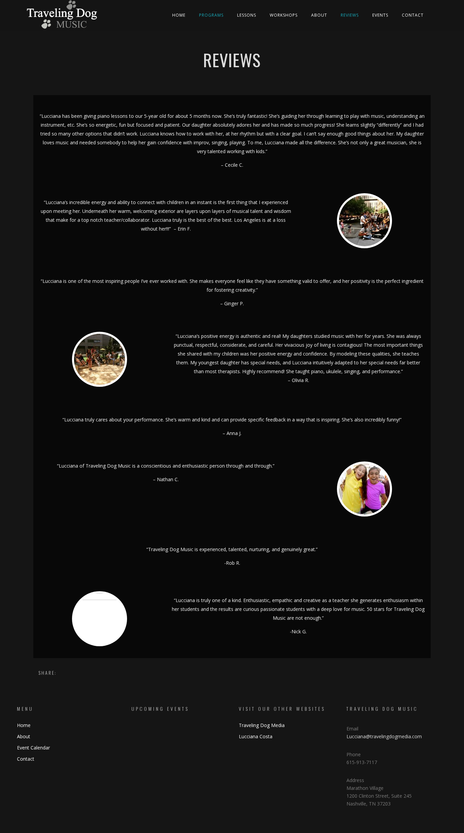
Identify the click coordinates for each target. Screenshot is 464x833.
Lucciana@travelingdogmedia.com (384, 736)
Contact (413, 15)
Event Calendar (33, 747)
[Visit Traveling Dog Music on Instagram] (264, 760)
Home (178, 15)
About (319, 15)
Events (380, 15)
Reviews (350, 15)
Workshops (284, 15)
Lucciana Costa (255, 736)
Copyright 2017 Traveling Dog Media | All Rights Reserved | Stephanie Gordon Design (232, 827)
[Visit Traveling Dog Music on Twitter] (253, 760)
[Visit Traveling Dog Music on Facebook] (242, 760)
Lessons (246, 15)
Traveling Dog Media (262, 725)
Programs (211, 15)
